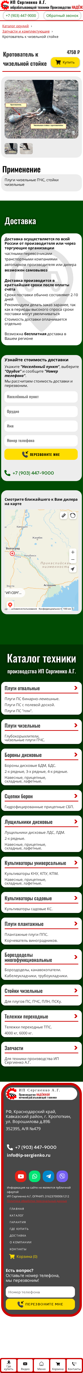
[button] (70, 109)
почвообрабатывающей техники (38, 1097)
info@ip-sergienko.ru (28, 1155)
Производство (34, 1094)
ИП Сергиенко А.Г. (40, 1090)
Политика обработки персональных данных (37, 1201)
